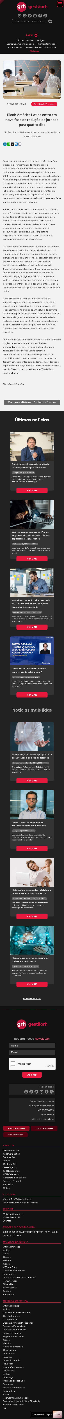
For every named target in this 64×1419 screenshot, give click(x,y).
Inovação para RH (11, 1360)
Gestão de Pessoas (44, 104)
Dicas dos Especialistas (14, 1326)
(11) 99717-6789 (46, 1110)
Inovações (8, 1363)
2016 (18, 1235)
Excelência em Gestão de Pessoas (20, 1202)
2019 (54, 1232)
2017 (12, 1235)
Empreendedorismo (13, 1336)
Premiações (9, 1157)
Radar (6, 1394)
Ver (32, 490)
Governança (9, 1350)
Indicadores (9, 1274)
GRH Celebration (11, 1174)
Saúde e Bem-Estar (13, 1404)
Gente (6, 1263)
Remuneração (10, 1280)
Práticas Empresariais (14, 1387)
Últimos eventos (11, 1150)
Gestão (7, 1343)
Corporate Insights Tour (14, 1177)
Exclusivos (8, 1184)
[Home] (32, 7)
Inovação (7, 1356)
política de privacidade (42, 1119)
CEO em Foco (10, 1267)
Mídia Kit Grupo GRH (13, 1214)
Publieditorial (9, 1391)
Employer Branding (12, 1333)
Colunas (7, 1257)
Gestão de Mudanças (14, 1270)
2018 (5, 1235)
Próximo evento (29, 21)
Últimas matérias (11, 1246)
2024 (20, 1232)
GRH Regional (10, 1167)
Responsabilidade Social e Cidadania (21, 1401)
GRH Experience (11, 1170)
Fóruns (6, 1160)
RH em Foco (9, 1284)
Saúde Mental (10, 1287)
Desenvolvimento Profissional (41, 47)
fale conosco (47, 1114)
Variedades (9, 1294)
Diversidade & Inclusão (14, 1329)
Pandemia (8, 1384)
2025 (13, 1232)
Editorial (7, 1260)
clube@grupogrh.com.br (41, 1105)
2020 (47, 1232)
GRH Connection (11, 1153)
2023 (27, 1232)
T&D (5, 1408)
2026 (6, 1232)
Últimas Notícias (25, 40)
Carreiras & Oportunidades (20, 43)
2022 (34, 1232)
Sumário (7, 1291)
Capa (5, 1253)
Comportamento (46, 43)
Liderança (8, 1377)
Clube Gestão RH (11, 1217)
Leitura (6, 1374)
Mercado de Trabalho (14, 1380)
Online (6, 1188)
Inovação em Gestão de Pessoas (19, 1277)
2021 (40, 1232)
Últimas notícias (11, 1305)
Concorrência (15, 47)
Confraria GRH (10, 1164)
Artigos (41, 40)
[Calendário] (50, 20)
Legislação (8, 1370)
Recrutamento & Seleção (15, 1397)
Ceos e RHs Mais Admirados (17, 1199)
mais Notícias (32, 998)
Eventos (7, 1220)
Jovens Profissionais (13, 1367)
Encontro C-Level (12, 1181)
